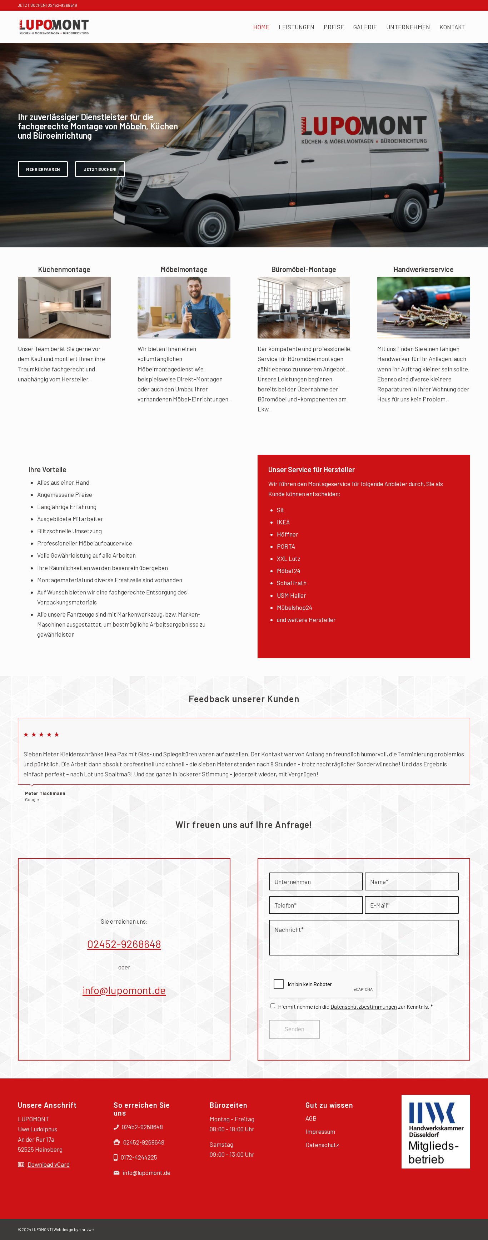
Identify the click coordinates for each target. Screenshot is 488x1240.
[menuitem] (261, 27)
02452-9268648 (124, 943)
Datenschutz (322, 1144)
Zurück (447, 725)
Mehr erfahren (43, 169)
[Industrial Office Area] (304, 308)
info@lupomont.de (124, 989)
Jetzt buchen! (100, 169)
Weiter (463, 725)
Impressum (320, 1131)
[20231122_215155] (64, 308)
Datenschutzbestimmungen (363, 1006)
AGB (311, 1118)
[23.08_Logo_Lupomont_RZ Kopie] (54, 27)
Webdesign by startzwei (74, 1229)
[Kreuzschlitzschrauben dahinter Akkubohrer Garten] (423, 308)
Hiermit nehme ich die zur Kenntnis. (355, 1006)
